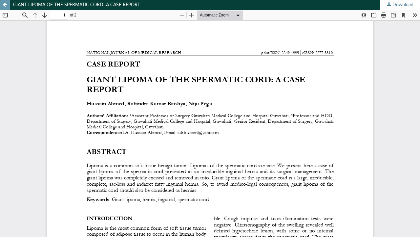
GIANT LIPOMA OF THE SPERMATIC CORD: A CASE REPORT (76, 5)
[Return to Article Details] (5, 5)
